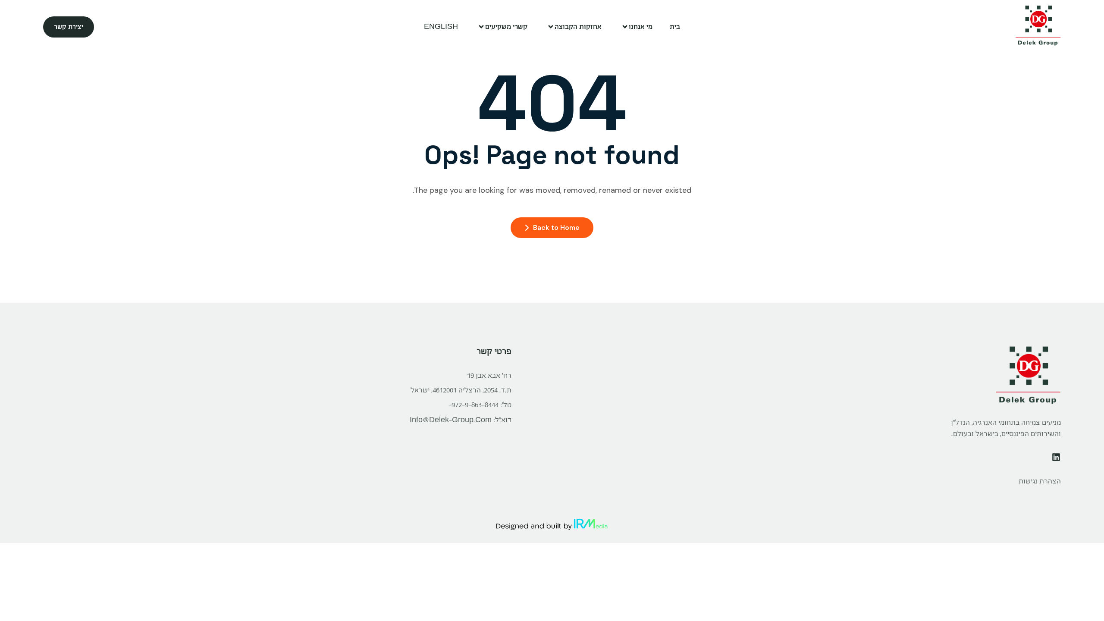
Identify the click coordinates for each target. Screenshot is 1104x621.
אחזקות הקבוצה (578, 26)
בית (675, 26)
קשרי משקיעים (506, 26)
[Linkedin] (1056, 457)
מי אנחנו (640, 26)
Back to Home (556, 227)
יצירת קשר (68, 27)
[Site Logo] (1038, 27)
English (441, 26)
